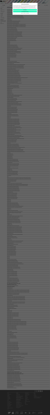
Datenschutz (24, 13)
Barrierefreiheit (27, 13)
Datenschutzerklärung (23, 7)
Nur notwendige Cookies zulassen (25, 11)
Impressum (22, 13)
